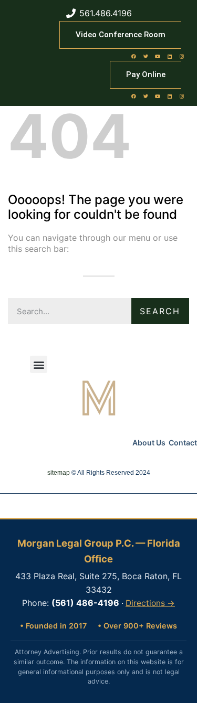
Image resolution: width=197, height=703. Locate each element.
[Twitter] (145, 56)
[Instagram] (181, 56)
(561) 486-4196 (85, 603)
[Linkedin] (169, 56)
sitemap (58, 472)
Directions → (150, 603)
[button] (38, 364)
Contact (183, 442)
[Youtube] (157, 56)
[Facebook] (133, 56)
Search (160, 311)
